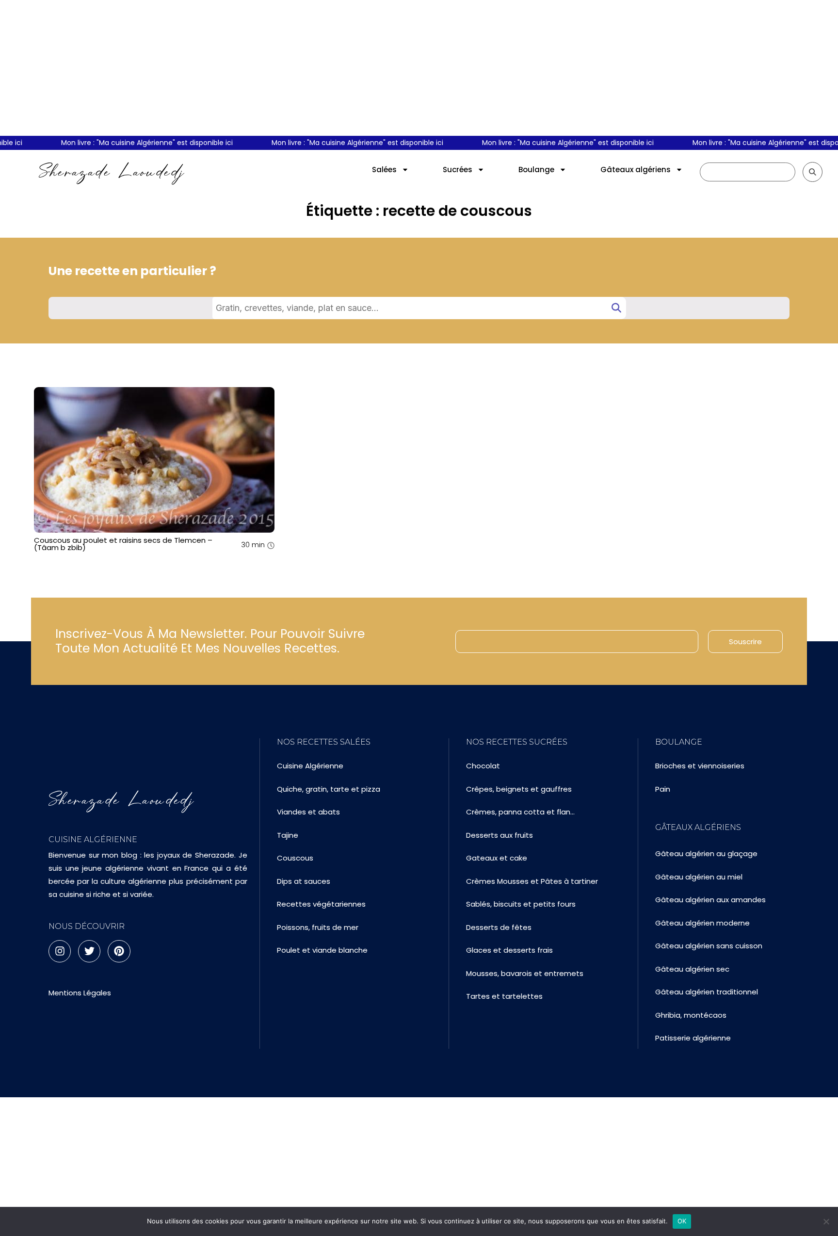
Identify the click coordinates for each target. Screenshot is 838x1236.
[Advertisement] (419, 68)
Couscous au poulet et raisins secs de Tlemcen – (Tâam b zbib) (123, 544)
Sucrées (457, 169)
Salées (384, 169)
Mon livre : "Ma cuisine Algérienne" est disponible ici (137, 142)
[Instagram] (59, 951)
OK (682, 1221)
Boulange (536, 169)
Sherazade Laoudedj (112, 172)
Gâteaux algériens (635, 169)
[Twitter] (89, 951)
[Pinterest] (119, 951)
